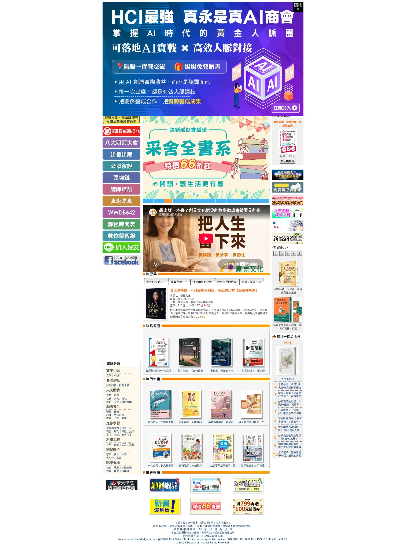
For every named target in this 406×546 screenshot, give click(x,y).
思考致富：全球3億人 (191, 422)
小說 (116, 375)
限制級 (125, 470)
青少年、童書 (114, 457)
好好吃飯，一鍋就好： (191, 465)
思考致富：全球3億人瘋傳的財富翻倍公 (289, 386)
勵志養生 (113, 406)
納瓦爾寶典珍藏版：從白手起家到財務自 (289, 445)
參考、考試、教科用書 (119, 434)
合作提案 (193, 522)
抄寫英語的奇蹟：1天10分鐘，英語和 (289, 403)
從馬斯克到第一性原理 (158, 370)
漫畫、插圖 (112, 470)
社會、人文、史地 (116, 398)
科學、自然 (112, 444)
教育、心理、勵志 (116, 418)
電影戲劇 (127, 401)
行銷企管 (124, 385)
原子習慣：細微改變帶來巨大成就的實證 (289, 454)
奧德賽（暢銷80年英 (222, 370)
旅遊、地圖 (112, 467)
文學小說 (113, 370)
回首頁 (181, 522)
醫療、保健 (112, 411)
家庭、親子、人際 (116, 454)
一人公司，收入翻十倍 (160, 465)
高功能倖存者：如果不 (221, 422)
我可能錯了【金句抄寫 (190, 370)
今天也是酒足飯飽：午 (251, 422)
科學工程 (113, 439)
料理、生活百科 (115, 414)
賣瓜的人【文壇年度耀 (160, 422)
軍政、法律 (128, 431)
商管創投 (113, 380)
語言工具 (127, 428)
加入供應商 (222, 522)
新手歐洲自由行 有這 (253, 465)
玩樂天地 (113, 462)
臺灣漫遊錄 (287, 379)
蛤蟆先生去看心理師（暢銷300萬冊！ (289, 437)
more (202, 316)
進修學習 (113, 423)
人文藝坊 (113, 390)
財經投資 (111, 385)
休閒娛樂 (127, 467)
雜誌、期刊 (112, 431)
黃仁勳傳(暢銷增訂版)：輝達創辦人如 (288, 428)
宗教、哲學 (112, 395)
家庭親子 (113, 449)
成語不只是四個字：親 (223, 465)
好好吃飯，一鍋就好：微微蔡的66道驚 (290, 411)
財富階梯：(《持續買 (254, 370)
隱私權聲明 (206, 522)
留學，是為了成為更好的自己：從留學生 (289, 394)
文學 (108, 375)
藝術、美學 (112, 401)
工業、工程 (128, 444)
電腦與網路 (112, 428)
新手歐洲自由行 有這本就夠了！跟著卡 (290, 420)
